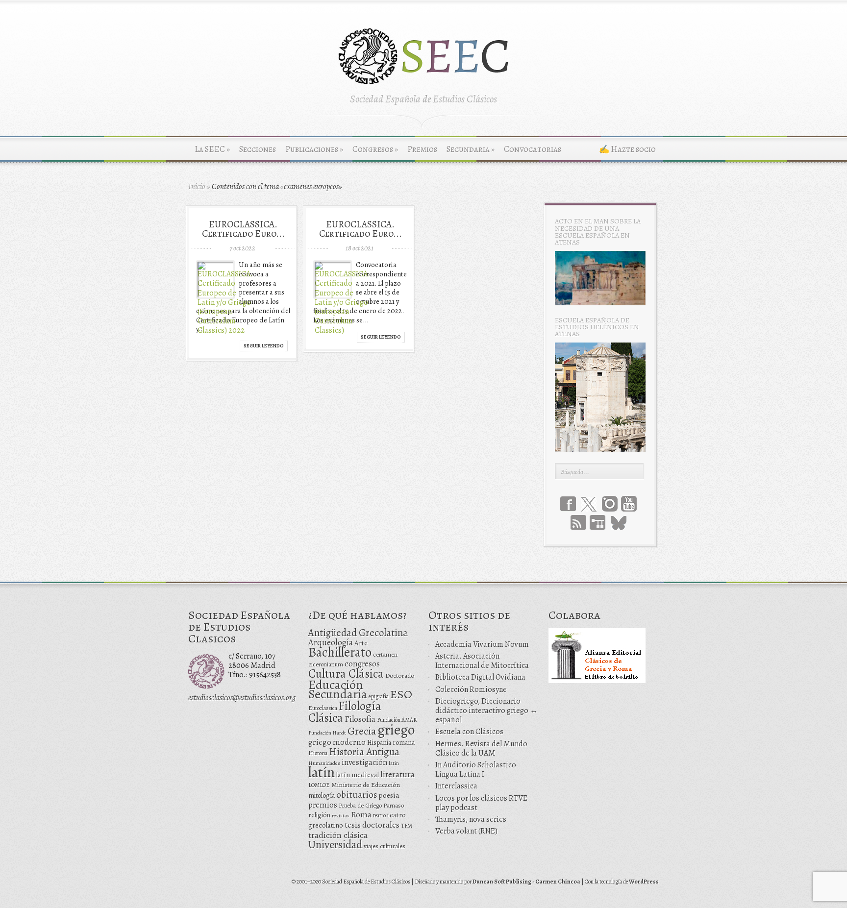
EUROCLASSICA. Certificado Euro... (243, 229)
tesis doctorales (372, 825)
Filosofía (360, 719)
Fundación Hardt (327, 732)
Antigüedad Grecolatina (358, 632)
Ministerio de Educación (365, 784)
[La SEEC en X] (589, 505)
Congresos (375, 149)
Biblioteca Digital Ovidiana (480, 677)
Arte (361, 643)
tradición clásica (338, 835)
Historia (317, 753)
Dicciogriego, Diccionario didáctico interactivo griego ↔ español (486, 710)
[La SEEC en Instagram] (610, 504)
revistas (340, 815)
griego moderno (337, 742)
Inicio (196, 186)
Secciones (257, 149)
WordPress (644, 881)
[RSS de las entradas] (578, 522)
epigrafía (379, 696)
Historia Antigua (364, 752)
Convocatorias (532, 149)
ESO (401, 694)
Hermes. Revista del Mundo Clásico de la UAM (481, 748)
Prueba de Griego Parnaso (371, 805)
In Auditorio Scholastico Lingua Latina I (475, 770)
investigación (364, 762)
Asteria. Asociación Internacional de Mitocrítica (482, 661)
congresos (362, 663)
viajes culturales (384, 846)
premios (322, 804)
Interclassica (456, 786)
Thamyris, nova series (470, 819)
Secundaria (471, 149)
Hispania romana (391, 742)
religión (319, 815)
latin (394, 763)
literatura (397, 774)
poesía (388, 795)
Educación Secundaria (337, 689)
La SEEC (212, 149)
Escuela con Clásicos (469, 731)
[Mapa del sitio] (597, 522)
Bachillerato (340, 652)
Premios (422, 149)
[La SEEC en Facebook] (568, 504)
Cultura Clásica (346, 673)
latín (321, 772)
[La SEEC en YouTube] (629, 504)
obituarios (356, 794)
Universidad (335, 844)
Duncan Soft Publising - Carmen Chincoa (526, 881)
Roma (361, 814)
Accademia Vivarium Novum (482, 644)
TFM (406, 825)
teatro (379, 815)
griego (396, 729)
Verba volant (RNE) (466, 831)
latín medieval (357, 775)
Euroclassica (322, 708)
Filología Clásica (344, 712)
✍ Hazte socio (627, 149)
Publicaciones (314, 149)
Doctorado (399, 675)
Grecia (362, 730)
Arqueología (330, 642)
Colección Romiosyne (471, 689)
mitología (321, 795)
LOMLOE (319, 785)
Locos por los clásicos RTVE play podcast (481, 803)
